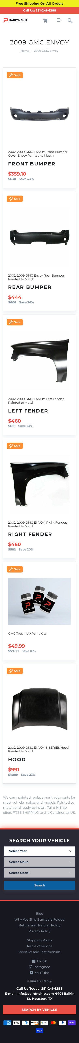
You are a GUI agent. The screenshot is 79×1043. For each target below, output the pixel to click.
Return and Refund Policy (40, 925)
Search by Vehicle (39, 1010)
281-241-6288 (52, 988)
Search (39, 885)
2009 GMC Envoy (46, 50)
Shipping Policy (39, 940)
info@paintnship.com (35, 994)
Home (25, 50)
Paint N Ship (44, 981)
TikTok (41, 961)
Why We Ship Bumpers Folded (39, 919)
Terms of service (39, 946)
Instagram (41, 967)
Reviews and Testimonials (39, 952)
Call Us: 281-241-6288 (39, 10)
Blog (39, 914)
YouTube (41, 973)
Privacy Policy (39, 931)
